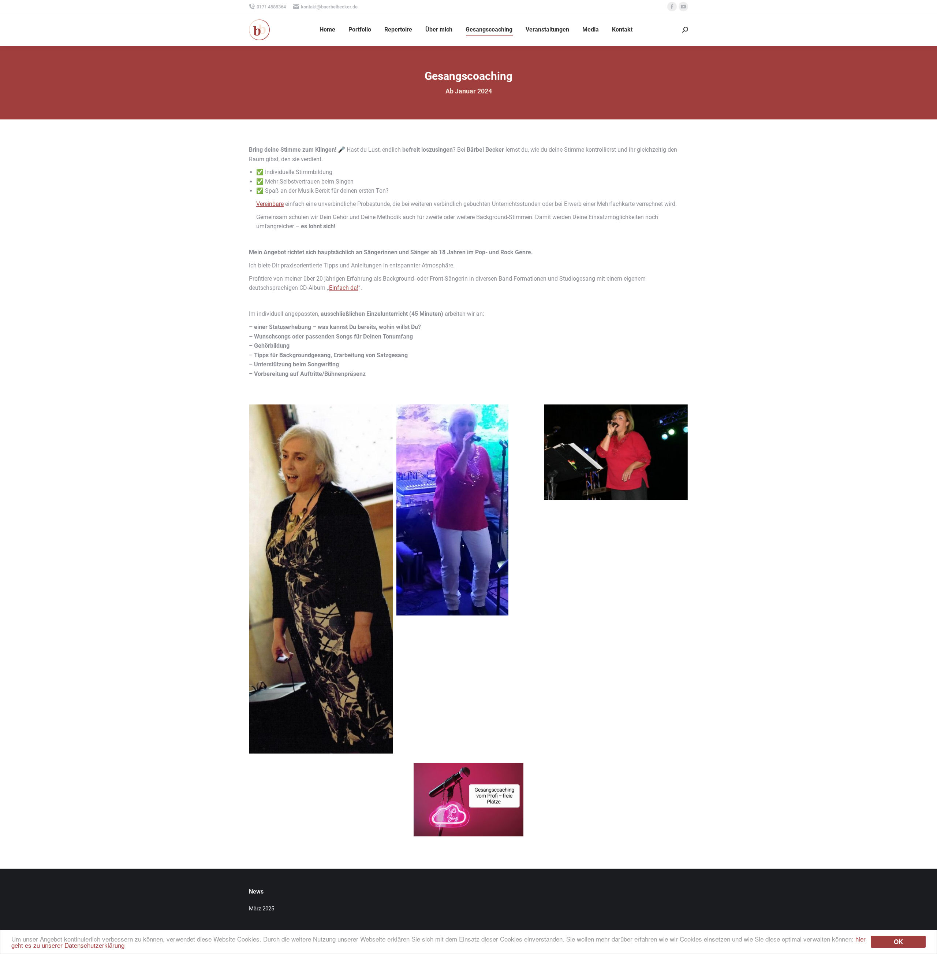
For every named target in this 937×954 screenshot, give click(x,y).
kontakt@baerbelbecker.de (329, 7)
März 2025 (261, 908)
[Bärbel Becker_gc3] (616, 452)
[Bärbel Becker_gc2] (468, 540)
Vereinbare (270, 203)
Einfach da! (343, 287)
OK (898, 941)
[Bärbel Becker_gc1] (321, 579)
